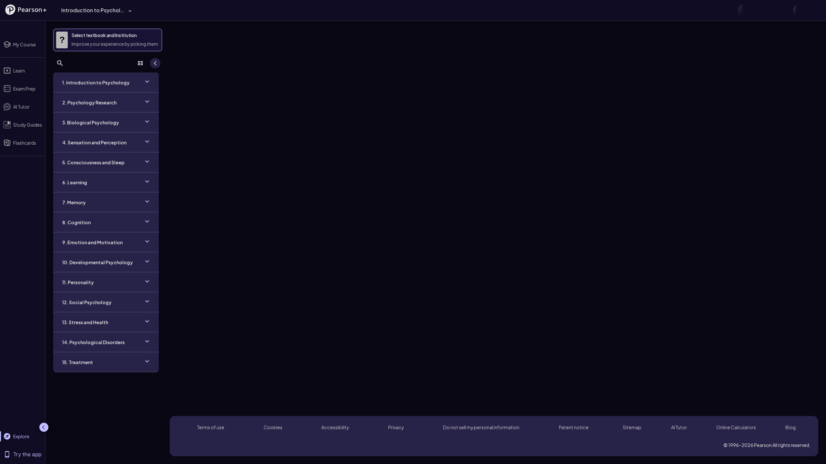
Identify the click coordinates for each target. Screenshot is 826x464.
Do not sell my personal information (481, 427)
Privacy (396, 427)
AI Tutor (679, 427)
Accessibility (335, 427)
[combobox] (400, 10)
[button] (25, 10)
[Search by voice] (652, 10)
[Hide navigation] (43, 427)
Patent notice (574, 427)
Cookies (273, 427)
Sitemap (632, 427)
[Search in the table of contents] (60, 63)
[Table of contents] (140, 63)
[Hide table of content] (155, 63)
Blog (790, 427)
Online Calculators (736, 427)
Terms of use (210, 427)
